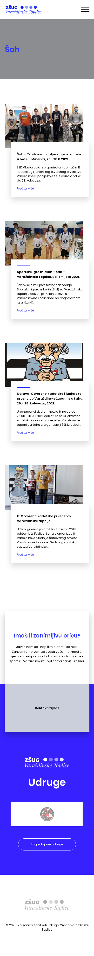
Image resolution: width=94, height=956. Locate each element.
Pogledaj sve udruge (47, 844)
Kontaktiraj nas (47, 708)
